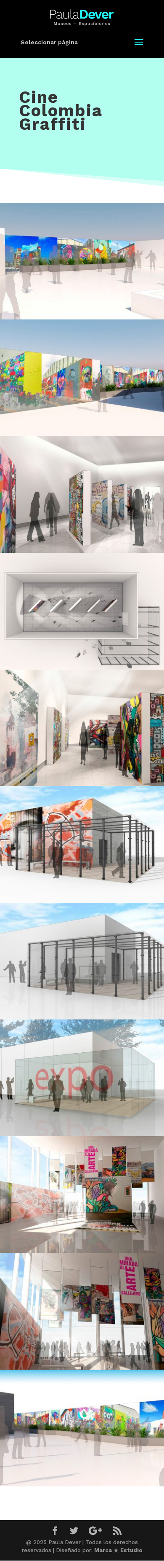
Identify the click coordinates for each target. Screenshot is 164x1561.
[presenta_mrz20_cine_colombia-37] (82, 317)
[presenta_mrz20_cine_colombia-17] (82, 1484)
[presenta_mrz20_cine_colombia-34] (82, 551)
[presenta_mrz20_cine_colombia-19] (82, 1367)
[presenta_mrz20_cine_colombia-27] (82, 1017)
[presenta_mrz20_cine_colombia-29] (82, 900)
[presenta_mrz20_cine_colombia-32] (82, 784)
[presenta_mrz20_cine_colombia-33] (82, 667)
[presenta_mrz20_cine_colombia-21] (82, 1251)
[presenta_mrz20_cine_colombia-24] (82, 1134)
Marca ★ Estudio (118, 1550)
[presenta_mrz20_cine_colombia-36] (82, 434)
